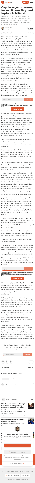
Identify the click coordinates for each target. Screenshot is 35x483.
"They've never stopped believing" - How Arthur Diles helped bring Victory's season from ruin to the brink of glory (13, 406)
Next (29, 367)
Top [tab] (3, 399)
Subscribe (25, 2)
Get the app (25, 475)
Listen (31, 28)
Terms (21, 471)
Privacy (16, 471)
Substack (9, 479)
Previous (6, 367)
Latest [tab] (7, 399)
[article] (17, 409)
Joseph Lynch (8, 27)
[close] (30, 427)
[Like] (3, 32)
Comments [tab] (5, 379)
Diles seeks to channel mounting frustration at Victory (12, 420)
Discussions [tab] (14, 399)
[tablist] (8, 379)
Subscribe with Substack (18, 452)
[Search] (32, 399)
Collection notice (28, 471)
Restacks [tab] (12, 379)
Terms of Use (25, 455)
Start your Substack (13, 475)
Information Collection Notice (20, 457)
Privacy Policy (17, 459)
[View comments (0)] (6, 32)
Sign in (31, 2)
